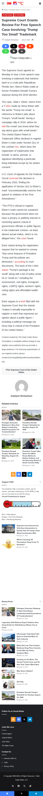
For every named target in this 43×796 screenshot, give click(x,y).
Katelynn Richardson (12, 40)
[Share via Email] (13, 51)
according (20, 261)
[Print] (21, 51)
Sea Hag (20, 682)
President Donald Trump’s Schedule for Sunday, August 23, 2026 (28, 694)
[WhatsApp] (5, 51)
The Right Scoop (7, 745)
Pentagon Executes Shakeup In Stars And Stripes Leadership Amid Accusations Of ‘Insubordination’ (10, 427)
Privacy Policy (9, 766)
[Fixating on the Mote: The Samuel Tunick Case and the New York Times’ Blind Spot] (8, 662)
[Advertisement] (21, 575)
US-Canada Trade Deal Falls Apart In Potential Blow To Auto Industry (28, 636)
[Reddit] (30, 46)
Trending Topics (14, 10)
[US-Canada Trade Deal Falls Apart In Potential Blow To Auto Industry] (8, 637)
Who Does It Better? (25, 671)
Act (17, 146)
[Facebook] (5, 46)
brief (23, 301)
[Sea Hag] (8, 684)
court (24, 238)
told (4, 126)
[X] (13, 46)
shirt (8, 106)
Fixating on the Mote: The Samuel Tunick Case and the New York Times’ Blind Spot (28, 661)
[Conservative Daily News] (15, 3)
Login (6, 762)
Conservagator (7, 734)
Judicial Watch (7, 738)
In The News (19, 15)
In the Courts (25, 10)
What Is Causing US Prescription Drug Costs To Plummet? (28, 542)
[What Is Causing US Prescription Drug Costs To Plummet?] (8, 544)
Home (5, 10)
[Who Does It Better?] (8, 674)
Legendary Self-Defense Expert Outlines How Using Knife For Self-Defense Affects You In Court (20, 624)
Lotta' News (6, 742)
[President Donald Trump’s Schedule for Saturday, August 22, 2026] (11, 443)
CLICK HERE (29, 491)
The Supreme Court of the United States (22, 371)
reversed (14, 178)
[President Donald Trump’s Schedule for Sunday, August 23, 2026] (31, 415)
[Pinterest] (21, 46)
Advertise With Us (10, 758)
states (5, 270)
